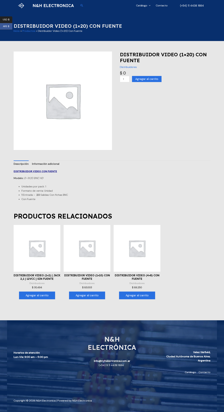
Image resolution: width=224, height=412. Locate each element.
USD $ (7, 19)
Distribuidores (128, 67)
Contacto (162, 5)
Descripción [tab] (21, 164)
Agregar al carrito (146, 79)
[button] (81, 5)
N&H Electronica (53, 5)
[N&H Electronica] (22, 5)
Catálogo (141, 5)
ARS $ (7, 26)
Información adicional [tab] (45, 164)
